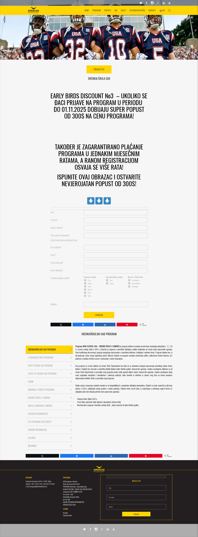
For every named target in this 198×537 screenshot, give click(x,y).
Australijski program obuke (71, 497)
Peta (89, 292)
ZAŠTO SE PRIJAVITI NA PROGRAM (42, 373)
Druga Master (136, 283)
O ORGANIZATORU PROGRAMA (40, 357)
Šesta (89, 295)
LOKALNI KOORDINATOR (38, 413)
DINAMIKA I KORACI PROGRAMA (41, 389)
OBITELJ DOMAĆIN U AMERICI (40, 405)
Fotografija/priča (137, 10)
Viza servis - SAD (68, 494)
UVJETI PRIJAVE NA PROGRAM (40, 365)
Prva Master (135, 280)
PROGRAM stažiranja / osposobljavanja (75, 486)
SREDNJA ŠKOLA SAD (69, 504)
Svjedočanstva (67, 515)
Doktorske (135, 286)
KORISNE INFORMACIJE (37, 429)
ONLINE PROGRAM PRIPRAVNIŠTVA (73, 502)
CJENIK (30, 381)
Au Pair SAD (66, 499)
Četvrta (90, 289)
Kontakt (152, 10)
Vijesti (123, 10)
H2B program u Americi (70, 481)
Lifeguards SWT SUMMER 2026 (72, 491)
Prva (89, 280)
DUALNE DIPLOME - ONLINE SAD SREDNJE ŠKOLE (77, 489)
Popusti (107, 10)
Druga (90, 283)
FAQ (115, 10)
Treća (89, 286)
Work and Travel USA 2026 (71, 484)
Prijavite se (99, 69)
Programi (96, 10)
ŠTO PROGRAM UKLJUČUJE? (40, 421)
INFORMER (32, 446)
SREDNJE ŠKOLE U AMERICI (39, 397)
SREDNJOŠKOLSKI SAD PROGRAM (42, 349)
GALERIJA (32, 437)
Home (86, 10)
